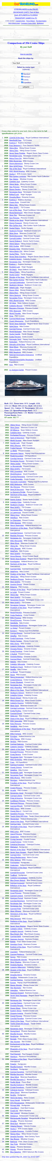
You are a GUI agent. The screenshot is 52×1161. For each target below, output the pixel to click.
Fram (12, 762)
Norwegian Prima (15, 298)
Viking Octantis (15, 350)
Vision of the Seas (17, 1021)
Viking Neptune (15, 295)
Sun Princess (14, 218)
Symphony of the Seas (19, 528)
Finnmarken (14, 862)
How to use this (26, 54)
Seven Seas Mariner (18, 926)
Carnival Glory (15, 855)
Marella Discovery (17, 1074)
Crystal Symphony (17, 1087)
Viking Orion (15, 515)
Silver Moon (13, 347)
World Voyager (16, 440)
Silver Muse (14, 543)
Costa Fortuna (15, 842)
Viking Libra (13, 151)
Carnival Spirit (15, 936)
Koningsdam (15, 561)
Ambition (13, 977)
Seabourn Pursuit (16, 231)
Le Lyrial (13, 592)
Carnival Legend (16, 896)
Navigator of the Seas (18, 868)
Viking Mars (13, 293)
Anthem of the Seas (17, 589)
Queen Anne (14, 202)
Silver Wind (14, 1077)
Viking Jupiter (15, 464)
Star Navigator (15, 988)
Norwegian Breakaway (18, 625)
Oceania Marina (16, 657)
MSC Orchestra (16, 760)
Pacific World (15, 1082)
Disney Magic (15, 1008)
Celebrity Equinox (17, 703)
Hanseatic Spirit (15, 339)
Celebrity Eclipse (16, 695)
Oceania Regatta (16, 1005)
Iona (11, 365)
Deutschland (15, 1031)
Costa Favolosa (16, 651)
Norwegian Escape (17, 600)
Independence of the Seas (20, 729)
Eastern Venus (15, 1011)
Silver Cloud (14, 1092)
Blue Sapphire (15, 1152)
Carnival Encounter (17, 873)
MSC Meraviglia (16, 541)
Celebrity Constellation (18, 878)
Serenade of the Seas (18, 827)
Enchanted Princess (18, 435)
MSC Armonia (15, 919)
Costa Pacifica (15, 711)
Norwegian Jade (16, 772)
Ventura (13, 741)
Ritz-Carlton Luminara (17, 176)
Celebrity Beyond (15, 306)
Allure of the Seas (17, 690)
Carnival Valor (15, 824)
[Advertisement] (26, 32)
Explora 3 (13, 143)
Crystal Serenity (16, 839)
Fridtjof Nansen (16, 448)
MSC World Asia (15, 161)
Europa (13, 983)
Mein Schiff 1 (15, 507)
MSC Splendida (16, 721)
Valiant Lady (14, 288)
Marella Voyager (16, 1034)
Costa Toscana (15, 337)
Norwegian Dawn (16, 890)
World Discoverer (15, 236)
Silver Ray (13, 215)
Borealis (13, 1039)
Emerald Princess (17, 752)
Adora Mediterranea (18, 857)
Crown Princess (16, 788)
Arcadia (13, 790)
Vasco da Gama (16, 1098)
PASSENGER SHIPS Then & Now (26, 12)
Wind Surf (14, 1123)
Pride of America (16, 798)
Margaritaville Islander (18, 960)
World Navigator (15, 331)
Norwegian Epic (16, 685)
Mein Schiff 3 (15, 602)
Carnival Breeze (16, 633)
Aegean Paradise (16, 1136)
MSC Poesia (15, 739)
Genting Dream (16, 584)
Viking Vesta (14, 184)
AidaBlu (13, 669)
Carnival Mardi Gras (17, 319)
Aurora (12, 957)
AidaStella (14, 623)
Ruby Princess (15, 724)
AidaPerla (14, 551)
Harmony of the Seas (18, 564)
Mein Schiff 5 (15, 582)
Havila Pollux (14, 254)
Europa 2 (13, 631)
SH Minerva (14, 430)
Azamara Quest (16, 944)
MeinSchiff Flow (15, 140)
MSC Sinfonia (15, 860)
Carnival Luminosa (17, 708)
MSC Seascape (15, 311)
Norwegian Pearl (16, 775)
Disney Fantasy (16, 641)
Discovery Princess (16, 308)
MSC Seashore (15, 352)
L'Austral (13, 654)
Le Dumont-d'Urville (17, 492)
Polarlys (13, 1064)
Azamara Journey (17, 939)
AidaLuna (14, 716)
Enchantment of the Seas (20, 1044)
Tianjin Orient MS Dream (19, 1024)
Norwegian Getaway (18, 605)
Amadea (13, 1121)
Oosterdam (14, 837)
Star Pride (14, 1144)
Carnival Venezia (16, 458)
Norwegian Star (16, 903)
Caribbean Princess (17, 801)
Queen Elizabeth (16, 682)
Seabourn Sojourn (17, 693)
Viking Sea (14, 577)
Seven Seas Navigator (18, 995)
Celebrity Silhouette (17, 664)
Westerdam (14, 819)
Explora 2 (13, 200)
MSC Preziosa (15, 618)
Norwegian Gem (16, 757)
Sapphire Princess (17, 814)
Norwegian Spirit (16, 1029)
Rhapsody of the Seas (18, 1049)
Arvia (11, 316)
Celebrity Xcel (14, 182)
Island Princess (16, 834)
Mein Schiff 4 (15, 597)
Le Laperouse (15, 512)
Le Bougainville (16, 466)
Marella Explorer (16, 1067)
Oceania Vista (14, 249)
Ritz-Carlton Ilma (15, 225)
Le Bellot (13, 451)
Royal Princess (16, 620)
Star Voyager (15, 1042)
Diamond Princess (17, 803)
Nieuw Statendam (17, 525)
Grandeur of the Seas (18, 1059)
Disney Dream (15, 698)
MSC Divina (14, 644)
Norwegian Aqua (15, 192)
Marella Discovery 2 (17, 1079)
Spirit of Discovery (17, 489)
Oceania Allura (14, 197)
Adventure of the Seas (18, 914)
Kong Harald (15, 1100)
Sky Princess (15, 487)
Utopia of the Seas (16, 220)
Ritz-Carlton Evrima (16, 280)
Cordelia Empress (17, 1131)
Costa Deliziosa (16, 680)
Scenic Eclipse (15, 499)
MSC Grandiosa (16, 471)
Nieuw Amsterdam (17, 677)
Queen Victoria (16, 767)
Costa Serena (15, 754)
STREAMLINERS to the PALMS (26, 9)
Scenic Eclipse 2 (15, 241)
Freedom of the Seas (18, 783)
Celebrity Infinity (16, 929)
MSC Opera (14, 809)
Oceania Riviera (16, 649)
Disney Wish (14, 290)
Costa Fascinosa (16, 638)
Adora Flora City (15, 158)
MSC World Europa (16, 300)
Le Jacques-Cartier (16, 370)
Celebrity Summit (16, 931)
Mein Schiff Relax (16, 166)
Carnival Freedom (17, 765)
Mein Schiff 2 (15, 469)
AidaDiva (13, 770)
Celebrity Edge (16, 502)
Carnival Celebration (17, 282)
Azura (12, 675)
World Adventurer (16, 213)
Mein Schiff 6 (15, 554)
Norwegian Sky (16, 1000)
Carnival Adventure (17, 901)
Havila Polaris (14, 228)
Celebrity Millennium (18, 967)
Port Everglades (41, 21)
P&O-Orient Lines (14, 23)
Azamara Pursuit (16, 898)
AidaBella (13, 726)
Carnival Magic (16, 659)
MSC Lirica (14, 831)
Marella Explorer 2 (17, 1085)
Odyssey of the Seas (17, 344)
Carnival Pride (15, 909)
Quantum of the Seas (18, 608)
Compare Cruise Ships (28, 23)
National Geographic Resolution (21, 360)
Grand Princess (16, 1016)
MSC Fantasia (15, 734)
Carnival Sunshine (17, 1072)
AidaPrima (14, 571)
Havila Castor (14, 275)
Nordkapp (14, 1069)
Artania (13, 1149)
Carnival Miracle (16, 806)
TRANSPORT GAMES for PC (26, 18)
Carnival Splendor (17, 744)
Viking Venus (15, 425)
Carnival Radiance (17, 954)
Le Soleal (13, 628)
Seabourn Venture (16, 285)
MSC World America (17, 171)
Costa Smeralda (16, 479)
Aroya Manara (15, 556)
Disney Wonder (16, 985)
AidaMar (13, 636)
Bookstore (40, 23)
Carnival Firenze (15, 329)
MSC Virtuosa (15, 446)
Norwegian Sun (16, 906)
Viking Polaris (14, 272)
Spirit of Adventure (17, 438)
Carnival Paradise (17, 1018)
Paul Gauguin (15, 1054)
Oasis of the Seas (17, 719)
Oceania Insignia (16, 1013)
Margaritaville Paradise (19, 1118)
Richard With (15, 1105)
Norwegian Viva (15, 262)
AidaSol (13, 662)
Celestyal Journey (17, 1090)
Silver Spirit (14, 706)
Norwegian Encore (17, 461)
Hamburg (13, 1056)
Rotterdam (13, 342)
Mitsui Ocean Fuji (17, 700)
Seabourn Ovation (17, 505)
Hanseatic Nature (17, 453)
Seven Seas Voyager (18, 852)
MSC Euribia (14, 246)
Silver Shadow (15, 962)
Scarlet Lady (15, 443)
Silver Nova (13, 233)
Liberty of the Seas (17, 749)
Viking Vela (13, 205)
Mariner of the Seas (17, 850)
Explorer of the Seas (18, 947)
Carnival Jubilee (15, 238)
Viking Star (14, 595)
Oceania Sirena (16, 975)
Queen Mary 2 (15, 811)
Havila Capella (14, 334)
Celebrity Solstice (16, 747)
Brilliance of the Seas (18, 885)
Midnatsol (14, 847)
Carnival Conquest (17, 883)
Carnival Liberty (16, 796)
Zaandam (14, 952)
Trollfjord (13, 875)
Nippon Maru (15, 1134)
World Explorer (16, 474)
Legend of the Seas (16, 138)
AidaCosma (13, 326)
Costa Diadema (16, 615)
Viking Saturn (14, 244)
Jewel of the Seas (17, 821)
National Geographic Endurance (21, 355)
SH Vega (12, 303)
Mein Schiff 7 (14, 207)
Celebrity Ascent (15, 259)
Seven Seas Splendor (17, 324)
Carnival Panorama (17, 477)
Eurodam (13, 736)
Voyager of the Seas (18, 970)
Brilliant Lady (14, 194)
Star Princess (14, 187)
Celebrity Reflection (17, 646)
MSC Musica (15, 778)
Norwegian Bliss (16, 510)
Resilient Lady (14, 267)
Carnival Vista (15, 569)
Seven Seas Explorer (18, 559)
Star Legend (15, 1113)
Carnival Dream (16, 713)
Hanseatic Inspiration (18, 482)
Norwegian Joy (16, 538)
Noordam (13, 780)
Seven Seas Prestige (17, 153)
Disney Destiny (15, 189)
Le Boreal (14, 672)
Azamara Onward (17, 993)
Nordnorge (14, 1036)
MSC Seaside (15, 548)
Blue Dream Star (16, 934)
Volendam (14, 990)
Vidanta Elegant (16, 1126)
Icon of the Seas (15, 210)
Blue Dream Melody (17, 880)
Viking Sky (14, 546)
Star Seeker (13, 179)
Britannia (13, 587)
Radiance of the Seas (18, 921)
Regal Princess (16, 612)
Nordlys (13, 1095)
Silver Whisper (15, 911)
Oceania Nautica (16, 965)
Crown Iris (14, 1111)
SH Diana (13, 269)
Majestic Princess (17, 536)
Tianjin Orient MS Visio (19, 816)
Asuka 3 (12, 174)
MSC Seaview (15, 523)
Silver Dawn (14, 427)
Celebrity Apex (15, 433)
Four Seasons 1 (15, 145)
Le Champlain (15, 520)
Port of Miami (30, 21)
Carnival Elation (16, 1003)
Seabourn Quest (16, 667)
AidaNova (14, 518)
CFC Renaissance (17, 1103)
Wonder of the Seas (17, 277)
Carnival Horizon (16, 533)
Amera (12, 1147)
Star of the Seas (15, 169)
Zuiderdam (14, 865)
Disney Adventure (16, 163)
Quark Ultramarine (16, 321)
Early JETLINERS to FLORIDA (26, 15)
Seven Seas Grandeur (17, 257)
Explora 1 (13, 264)
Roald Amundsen (16, 456)
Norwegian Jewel (16, 793)
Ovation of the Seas (17, 574)
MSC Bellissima (16, 484)
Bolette (13, 942)
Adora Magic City (15, 251)
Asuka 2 (13, 1129)
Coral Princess (15, 893)
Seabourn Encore (17, 579)
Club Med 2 (14, 1108)
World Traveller (15, 313)
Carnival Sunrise (16, 980)
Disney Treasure (15, 223)
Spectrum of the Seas (18, 495)
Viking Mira (13, 148)
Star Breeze (14, 1139)
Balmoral (13, 1142)
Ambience (14, 1116)
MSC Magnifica (16, 688)
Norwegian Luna (15, 156)
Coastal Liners (20, 21)
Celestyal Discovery (17, 844)
